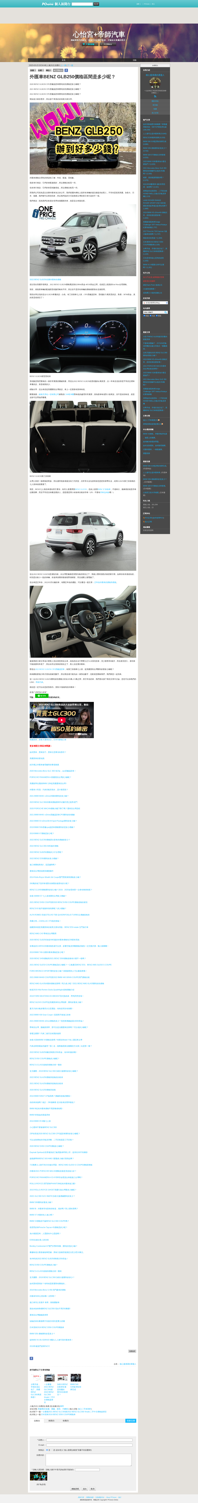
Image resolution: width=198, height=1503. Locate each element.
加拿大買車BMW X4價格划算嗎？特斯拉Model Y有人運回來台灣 (56, 1040)
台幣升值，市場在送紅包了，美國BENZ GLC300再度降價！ (36, 1390)
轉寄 (62, 1406)
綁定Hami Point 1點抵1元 (152, 285)
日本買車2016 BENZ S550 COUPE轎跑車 (47, 1327)
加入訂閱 (148, 522)
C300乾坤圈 (69, 394)
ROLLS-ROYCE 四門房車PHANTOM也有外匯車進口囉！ (53, 1184)
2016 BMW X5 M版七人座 (40, 1121)
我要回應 (131, 1421)
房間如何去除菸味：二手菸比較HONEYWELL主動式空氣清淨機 (155, 401)
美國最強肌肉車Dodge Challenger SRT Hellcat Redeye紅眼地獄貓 (155, 391)
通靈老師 (146, 453)
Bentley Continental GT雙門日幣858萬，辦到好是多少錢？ (53, 1246)
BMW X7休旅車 (104, 489)
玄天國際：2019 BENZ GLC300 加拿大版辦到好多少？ (52, 1277)
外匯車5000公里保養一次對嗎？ (43, 1296)
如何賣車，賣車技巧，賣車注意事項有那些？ (48, 752)
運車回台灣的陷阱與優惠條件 (42, 871)
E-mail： (42, 1445)
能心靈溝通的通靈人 (127, 1364)
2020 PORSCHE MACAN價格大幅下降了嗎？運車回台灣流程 (55, 808)
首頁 (63, 60)
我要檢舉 (132, 1351)
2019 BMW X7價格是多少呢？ (42, 833)
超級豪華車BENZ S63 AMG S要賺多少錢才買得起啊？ (52, 1159)
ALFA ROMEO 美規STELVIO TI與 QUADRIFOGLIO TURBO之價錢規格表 (60, 915)
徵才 (119, 1497)
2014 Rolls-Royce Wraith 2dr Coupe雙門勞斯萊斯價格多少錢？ (55, 877)
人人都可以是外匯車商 (151, 472)
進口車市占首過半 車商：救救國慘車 (44, 1302)
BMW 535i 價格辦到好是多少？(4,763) (155, 149)
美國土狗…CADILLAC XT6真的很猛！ (45, 921)
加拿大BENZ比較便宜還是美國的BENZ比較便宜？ (62, 1389)
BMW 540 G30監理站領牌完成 (75, 1386)
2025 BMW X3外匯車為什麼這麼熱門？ (154, 374)
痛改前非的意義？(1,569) (152, 238)
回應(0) (37, 1421)
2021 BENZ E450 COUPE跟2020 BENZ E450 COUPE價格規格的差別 (58, 902)
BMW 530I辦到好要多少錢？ (41, 1202)
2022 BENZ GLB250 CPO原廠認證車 (50, 669)
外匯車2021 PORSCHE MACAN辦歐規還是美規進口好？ (53, 1171)
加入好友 (155, 113)
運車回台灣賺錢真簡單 (39, 1315)
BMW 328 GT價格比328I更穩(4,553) (154, 156)
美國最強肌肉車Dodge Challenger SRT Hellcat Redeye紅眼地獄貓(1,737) (155, 224)
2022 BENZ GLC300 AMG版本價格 (44, 846)
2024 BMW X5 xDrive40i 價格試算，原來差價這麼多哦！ (155, 360)
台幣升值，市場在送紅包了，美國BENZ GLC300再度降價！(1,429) (155, 251)
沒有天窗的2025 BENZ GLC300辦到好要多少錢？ (155, 354)
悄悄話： (42, 1450)
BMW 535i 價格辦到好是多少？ (42, 1334)
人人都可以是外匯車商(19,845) (154, 134)
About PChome (111, 1497)
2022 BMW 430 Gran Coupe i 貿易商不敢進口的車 (50, 1015)
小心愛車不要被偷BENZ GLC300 (43, 1127)
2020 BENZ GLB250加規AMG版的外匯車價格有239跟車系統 (54, 940)
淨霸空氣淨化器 (161, 434)
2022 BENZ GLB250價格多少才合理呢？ (46, 852)
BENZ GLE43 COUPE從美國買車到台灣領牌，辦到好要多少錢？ (56, 1002)
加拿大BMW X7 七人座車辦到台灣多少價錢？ (48, 896)
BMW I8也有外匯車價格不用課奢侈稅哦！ (47, 1109)
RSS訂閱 (148, 518)
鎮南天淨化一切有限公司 (49, 394)
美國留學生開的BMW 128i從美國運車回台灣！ (48, 783)
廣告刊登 (81, 1497)
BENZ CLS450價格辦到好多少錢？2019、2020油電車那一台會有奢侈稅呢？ (61, 890)
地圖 (155, 109)
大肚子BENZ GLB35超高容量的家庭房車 (155, 338)
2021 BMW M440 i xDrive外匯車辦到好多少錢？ (49, 796)
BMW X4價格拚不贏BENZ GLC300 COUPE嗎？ (49, 1221)
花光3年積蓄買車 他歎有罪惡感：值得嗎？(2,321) (154, 185)
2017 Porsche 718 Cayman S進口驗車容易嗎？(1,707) (155, 232)
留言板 (155, 105)
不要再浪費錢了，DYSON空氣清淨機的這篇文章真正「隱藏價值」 (155, 346)
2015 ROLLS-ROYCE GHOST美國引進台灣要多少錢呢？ (53, 1190)
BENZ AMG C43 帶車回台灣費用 (43, 934)
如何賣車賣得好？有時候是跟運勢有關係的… (48, 1284)
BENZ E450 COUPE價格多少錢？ (44, 1265)
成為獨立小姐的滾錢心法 (152, 293)
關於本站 (155, 101)
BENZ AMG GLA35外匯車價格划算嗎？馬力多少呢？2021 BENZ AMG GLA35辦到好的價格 (67, 983)
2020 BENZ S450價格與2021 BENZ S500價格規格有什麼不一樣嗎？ (58, 958)
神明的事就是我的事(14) (152, 424)
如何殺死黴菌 (160, 445)
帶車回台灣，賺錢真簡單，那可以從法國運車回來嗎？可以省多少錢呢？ (59, 1027)
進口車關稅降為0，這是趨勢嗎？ (43, 865)
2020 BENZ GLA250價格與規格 (43, 1090)
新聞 (138, 4)
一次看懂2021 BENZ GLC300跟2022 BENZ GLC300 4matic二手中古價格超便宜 (49, 1393)
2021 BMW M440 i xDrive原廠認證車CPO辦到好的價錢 (52, 815)
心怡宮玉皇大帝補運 (151, 492)
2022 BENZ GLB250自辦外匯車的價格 (45, 280)
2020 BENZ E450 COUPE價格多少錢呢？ (47, 1146)
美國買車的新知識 (37, 758)
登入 (153, 4)
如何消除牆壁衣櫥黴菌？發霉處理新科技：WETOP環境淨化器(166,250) (155, 127)
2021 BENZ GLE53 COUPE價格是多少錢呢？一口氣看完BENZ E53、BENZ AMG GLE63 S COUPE (71, 965)
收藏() (66, 1421)
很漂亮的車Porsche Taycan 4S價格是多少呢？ (48, 1227)
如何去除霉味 (148, 445)
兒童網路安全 (99, 1497)
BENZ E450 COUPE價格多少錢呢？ (44, 1059)
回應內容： (41, 1455)
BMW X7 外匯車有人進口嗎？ (42, 1215)
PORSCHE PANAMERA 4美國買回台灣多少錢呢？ (50, 777)
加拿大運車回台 (45, 740)
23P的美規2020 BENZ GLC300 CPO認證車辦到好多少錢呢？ (55, 1134)
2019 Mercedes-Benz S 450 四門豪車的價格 (48, 1290)
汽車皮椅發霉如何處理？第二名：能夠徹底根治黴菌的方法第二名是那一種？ (61, 1046)
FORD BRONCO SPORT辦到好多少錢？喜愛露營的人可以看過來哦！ (58, 971)
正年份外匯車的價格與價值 (105, 582)
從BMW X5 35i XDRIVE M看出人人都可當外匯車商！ (51, 1340)
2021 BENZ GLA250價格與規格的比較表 (46, 1083)
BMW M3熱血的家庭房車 (40, 1115)
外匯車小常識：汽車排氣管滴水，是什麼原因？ (49, 790)
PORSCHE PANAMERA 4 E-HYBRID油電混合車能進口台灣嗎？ (56, 1177)
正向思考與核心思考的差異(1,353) (153, 259)
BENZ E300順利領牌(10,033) (154, 137)
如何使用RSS (158, 518)
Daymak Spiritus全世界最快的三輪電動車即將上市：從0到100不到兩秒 (59, 1152)
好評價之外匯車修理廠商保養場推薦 (44, 765)
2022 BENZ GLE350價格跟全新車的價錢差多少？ (50, 840)
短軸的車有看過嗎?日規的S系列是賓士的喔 (47, 1321)
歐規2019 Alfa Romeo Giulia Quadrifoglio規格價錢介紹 (52, 990)
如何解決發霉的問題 (151, 442)
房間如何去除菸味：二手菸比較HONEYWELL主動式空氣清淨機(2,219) (155, 193)
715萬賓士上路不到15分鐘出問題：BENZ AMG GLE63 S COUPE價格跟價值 (61, 1165)
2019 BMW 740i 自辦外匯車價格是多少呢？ (47, 952)
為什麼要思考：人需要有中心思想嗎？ (45, 1234)
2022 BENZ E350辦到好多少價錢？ (44, 858)
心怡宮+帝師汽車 (99, 34)
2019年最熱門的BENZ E (40, 1346)
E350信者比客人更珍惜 (39, 1240)
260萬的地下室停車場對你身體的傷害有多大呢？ (49, 883)
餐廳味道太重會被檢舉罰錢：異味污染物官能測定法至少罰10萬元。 (57, 1252)
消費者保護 (90, 1497)
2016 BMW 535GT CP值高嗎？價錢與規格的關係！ (51, 1096)
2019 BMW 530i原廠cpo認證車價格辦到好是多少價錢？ (52, 827)
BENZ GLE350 (81, 489)
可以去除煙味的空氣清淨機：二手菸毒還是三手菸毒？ (52, 1140)
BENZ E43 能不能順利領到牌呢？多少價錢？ (48, 908)
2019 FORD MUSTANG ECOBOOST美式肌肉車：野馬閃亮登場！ (57, 996)
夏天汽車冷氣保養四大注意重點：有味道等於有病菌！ (52, 1009)
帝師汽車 (39, 682)
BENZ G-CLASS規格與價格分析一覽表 (46, 1065)
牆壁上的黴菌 (150, 438)
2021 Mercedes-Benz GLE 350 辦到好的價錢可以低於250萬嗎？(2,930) (154, 171)
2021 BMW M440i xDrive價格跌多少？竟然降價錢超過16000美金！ (57, 1021)
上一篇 (63, 65)
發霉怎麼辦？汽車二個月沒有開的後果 (45, 1033)
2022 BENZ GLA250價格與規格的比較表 (46, 1077)
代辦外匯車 (147, 449)
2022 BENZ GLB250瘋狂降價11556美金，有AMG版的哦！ (54, 1052)
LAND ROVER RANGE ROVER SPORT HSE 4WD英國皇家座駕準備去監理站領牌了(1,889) (155, 204)
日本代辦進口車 (60, 740)
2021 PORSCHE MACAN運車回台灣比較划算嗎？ (154, 367)
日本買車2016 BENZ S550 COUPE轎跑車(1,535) (153, 243)
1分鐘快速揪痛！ (149, 289)
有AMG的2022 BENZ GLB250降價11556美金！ (49, 1259)
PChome (147, 4)
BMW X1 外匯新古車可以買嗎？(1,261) (153, 266)
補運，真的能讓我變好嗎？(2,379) (153, 179)
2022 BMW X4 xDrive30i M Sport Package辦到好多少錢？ (53, 821)
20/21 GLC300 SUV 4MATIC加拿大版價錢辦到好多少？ (52, 1196)
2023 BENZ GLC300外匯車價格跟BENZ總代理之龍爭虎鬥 (53, 802)
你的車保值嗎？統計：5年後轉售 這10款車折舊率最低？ (52, 1102)
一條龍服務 (157, 449)
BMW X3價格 (148, 434)
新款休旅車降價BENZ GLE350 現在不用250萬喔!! (50, 1309)
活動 (134, 60)
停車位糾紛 (104, 492)
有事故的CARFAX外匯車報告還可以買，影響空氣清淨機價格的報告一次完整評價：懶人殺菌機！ (69, 946)
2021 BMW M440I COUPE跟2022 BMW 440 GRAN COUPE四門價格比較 (60, 977)
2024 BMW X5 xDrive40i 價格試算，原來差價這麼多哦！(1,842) (155, 215)
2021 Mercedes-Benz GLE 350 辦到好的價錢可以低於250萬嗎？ (154, 382)
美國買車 (33, 740)
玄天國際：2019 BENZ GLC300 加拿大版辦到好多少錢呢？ (54, 1071)
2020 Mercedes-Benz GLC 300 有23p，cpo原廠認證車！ (53, 771)
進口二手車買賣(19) (150, 420)
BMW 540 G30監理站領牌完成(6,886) (154, 142)
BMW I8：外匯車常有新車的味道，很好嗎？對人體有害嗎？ (54, 1209)
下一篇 (70, 65)
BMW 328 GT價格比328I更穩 (154, 486)
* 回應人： (41, 1440)
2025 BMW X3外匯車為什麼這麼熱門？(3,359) (154, 162)
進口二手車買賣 (84, 1409)
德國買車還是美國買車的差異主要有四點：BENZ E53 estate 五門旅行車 (59, 927)
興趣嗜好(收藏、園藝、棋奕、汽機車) (53, 1409)
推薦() (51, 1421)
